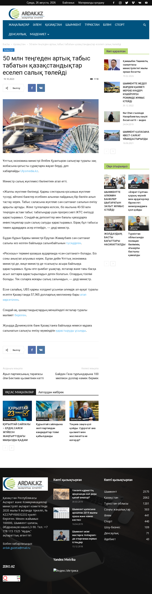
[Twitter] (127, 3)
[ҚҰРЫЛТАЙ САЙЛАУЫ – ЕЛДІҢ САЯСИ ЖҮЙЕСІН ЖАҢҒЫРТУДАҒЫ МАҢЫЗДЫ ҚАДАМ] (17, 411)
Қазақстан (53, 25)
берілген (20, 315)
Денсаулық (17, 34)
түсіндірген (73, 243)
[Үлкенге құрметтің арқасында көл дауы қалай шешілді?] (61, 494)
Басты (6, 44)
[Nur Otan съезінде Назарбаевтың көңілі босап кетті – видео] (112, 116)
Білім (107, 25)
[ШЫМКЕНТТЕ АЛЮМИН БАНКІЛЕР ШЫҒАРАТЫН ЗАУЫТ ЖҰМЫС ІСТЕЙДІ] (114, 181)
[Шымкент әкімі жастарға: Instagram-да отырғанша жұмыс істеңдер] (61, 535)
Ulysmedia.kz (29, 171)
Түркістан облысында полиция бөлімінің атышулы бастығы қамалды (135, 244)
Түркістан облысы (134, 186)
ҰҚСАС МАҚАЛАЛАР (19, 392)
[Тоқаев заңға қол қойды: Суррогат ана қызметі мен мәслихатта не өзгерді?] (84, 411)
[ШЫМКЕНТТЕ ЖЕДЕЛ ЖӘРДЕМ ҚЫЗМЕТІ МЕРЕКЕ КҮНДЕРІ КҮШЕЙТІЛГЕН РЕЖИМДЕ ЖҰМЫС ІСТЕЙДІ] (112, 87)
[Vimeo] (133, 3)
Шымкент (73, 25)
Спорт (119, 25)
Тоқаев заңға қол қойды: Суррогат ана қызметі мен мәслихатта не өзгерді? (82, 432)
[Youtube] (146, 3)
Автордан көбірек (51, 392)
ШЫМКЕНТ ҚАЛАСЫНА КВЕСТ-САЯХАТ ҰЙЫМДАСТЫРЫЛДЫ (136, 135)
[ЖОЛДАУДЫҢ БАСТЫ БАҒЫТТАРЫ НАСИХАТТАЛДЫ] (114, 223)
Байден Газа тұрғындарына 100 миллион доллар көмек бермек (77, 376)
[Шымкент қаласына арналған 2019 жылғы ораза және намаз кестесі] (61, 512)
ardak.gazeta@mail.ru (16, 548)
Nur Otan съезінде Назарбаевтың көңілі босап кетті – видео (135, 117)
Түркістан (92, 25)
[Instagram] (120, 3)
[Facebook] (114, 3)
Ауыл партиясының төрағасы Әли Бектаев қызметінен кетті (23, 376)
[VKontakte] (140, 3)
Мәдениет (38, 34)
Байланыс (69, 2)
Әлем (37, 25)
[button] (144, 25)
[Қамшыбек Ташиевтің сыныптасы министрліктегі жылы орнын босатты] (112, 64)
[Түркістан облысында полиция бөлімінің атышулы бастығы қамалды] (138, 223)
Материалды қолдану (91, 2)
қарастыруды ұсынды (71, 330)
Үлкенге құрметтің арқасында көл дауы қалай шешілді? (84, 494)
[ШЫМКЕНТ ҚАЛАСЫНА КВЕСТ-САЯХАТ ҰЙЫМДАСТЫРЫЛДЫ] (112, 135)
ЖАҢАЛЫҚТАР (19, 25)
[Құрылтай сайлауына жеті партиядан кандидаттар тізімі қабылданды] (50, 411)
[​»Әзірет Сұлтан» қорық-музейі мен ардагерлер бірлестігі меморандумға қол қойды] (138, 181)
